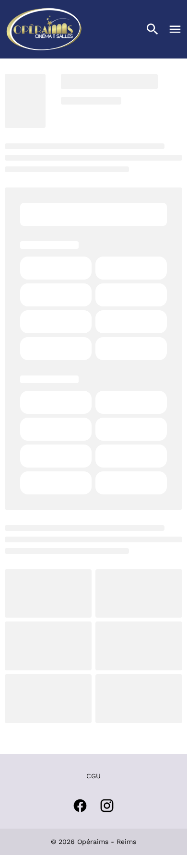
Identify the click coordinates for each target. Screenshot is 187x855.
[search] (152, 29)
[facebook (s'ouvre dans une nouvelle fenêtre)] (80, 805)
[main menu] (175, 29)
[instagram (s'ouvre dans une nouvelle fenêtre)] (107, 805)
